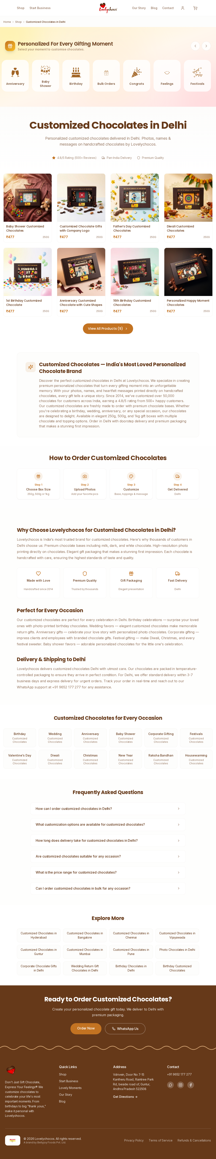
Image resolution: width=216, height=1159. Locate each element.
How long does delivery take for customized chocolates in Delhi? (87, 840)
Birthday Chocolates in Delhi (131, 968)
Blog (154, 8)
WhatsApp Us (127, 1029)
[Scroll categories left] (195, 46)
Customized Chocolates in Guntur (39, 952)
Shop (20, 8)
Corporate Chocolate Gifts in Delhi (39, 968)
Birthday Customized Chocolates (177, 968)
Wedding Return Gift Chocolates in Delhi (85, 968)
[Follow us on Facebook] (190, 1085)
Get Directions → (125, 1096)
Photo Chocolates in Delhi (177, 949)
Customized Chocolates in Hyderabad (39, 935)
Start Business (40, 8)
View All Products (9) (105, 328)
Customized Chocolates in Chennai (131, 935)
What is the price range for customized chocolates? (76, 872)
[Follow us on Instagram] (180, 1085)
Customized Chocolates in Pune (131, 952)
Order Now (86, 1028)
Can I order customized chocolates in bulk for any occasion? (83, 888)
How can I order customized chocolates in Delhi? (74, 808)
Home (7, 21)
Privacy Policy (134, 1140)
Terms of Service (161, 1140)
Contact (168, 8)
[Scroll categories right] (206, 46)
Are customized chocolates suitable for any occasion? (78, 856)
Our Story (139, 8)
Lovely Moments (70, 1088)
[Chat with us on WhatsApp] (170, 1085)
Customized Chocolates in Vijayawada (177, 935)
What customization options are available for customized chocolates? (90, 824)
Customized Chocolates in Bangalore (85, 935)
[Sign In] (182, 8)
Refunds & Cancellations (194, 1140)
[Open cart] (195, 8)
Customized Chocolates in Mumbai (85, 952)
